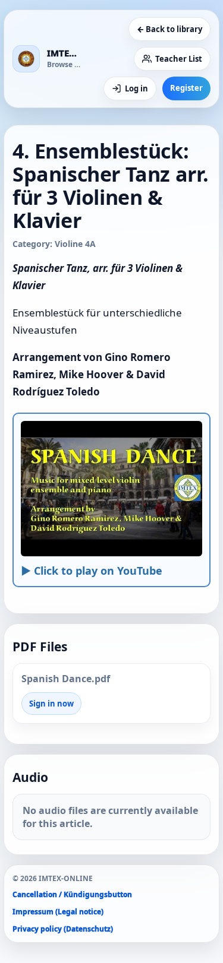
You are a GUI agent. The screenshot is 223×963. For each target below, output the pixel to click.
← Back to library (169, 29)
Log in (136, 88)
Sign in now (51, 703)
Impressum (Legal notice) (57, 912)
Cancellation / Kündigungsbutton (72, 894)
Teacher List (178, 58)
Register (186, 88)
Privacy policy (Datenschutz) (62, 929)
